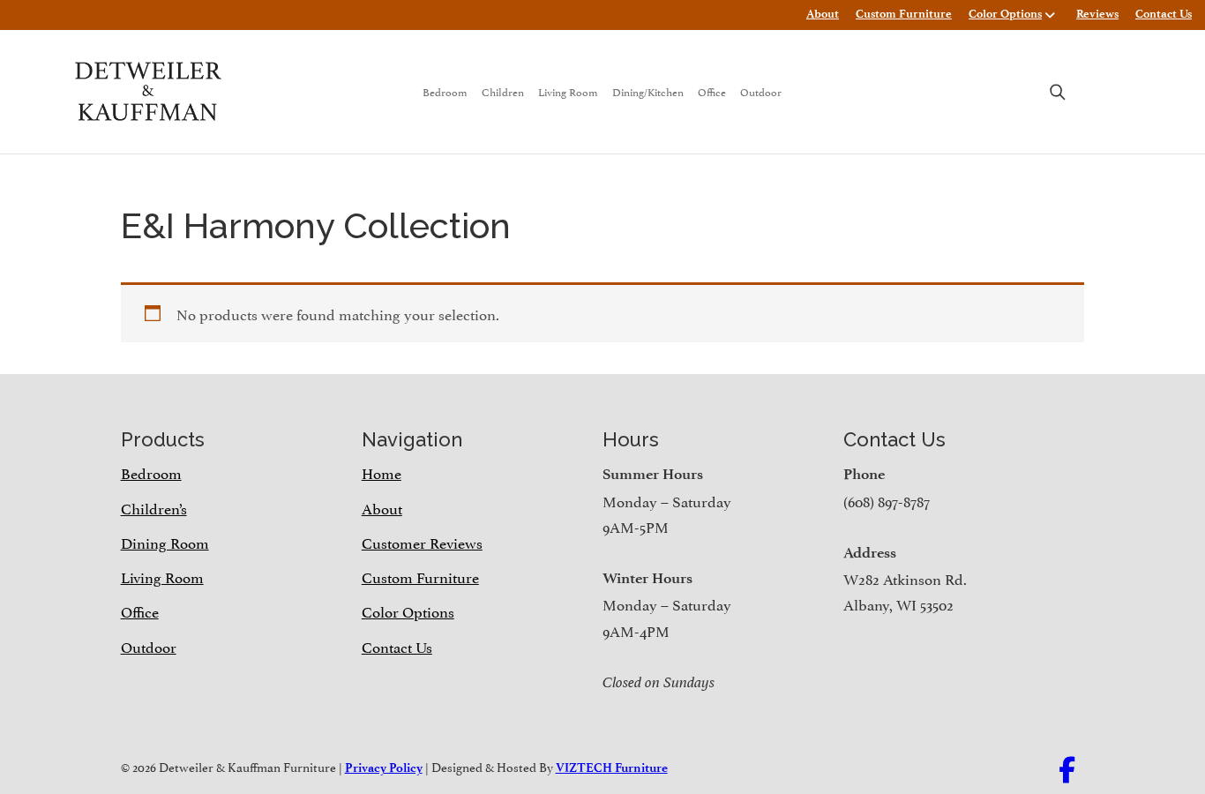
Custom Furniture (904, 13)
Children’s (154, 507)
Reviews (1097, 13)
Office (712, 91)
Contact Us (1163, 13)
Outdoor (761, 91)
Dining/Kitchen (648, 91)
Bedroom (445, 91)
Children (503, 91)
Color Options (1005, 13)
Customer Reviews (422, 541)
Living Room (568, 91)
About (822, 13)
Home (381, 472)
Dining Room (165, 541)
